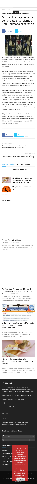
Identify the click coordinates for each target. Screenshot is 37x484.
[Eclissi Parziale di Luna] (6, 172)
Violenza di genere (7, 464)
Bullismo (4, 450)
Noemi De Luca (6, 293)
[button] (25, 5)
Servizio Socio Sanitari (8, 461)
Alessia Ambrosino (7, 366)
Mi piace (31, 436)
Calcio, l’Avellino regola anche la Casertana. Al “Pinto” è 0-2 (19, 157)
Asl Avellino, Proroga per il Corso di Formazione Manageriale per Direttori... (18, 290)
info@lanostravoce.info (8, 403)
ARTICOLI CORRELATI (8, 164)
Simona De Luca (7, 27)
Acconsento (21, 479)
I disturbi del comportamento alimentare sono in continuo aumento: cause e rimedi (22, 180)
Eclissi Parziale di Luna (19, 169)
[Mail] (18, 1)
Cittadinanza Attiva (7, 453)
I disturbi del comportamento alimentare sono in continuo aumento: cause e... (17, 361)
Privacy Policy (28, 473)
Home (3, 9)
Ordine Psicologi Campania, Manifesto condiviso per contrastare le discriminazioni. (18, 325)
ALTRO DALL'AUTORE (23, 164)
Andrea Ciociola (6, 242)
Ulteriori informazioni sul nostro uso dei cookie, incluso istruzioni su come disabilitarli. (19, 473)
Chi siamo (6, 473)
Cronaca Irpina (10, 13)
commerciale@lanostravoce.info (11, 406)
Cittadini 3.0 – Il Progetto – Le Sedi (12, 456)
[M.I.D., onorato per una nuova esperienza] (6, 189)
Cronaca (9, 9)
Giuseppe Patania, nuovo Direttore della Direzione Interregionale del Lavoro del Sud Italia (16, 147)
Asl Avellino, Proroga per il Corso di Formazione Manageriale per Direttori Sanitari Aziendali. (15, 423)
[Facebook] (15, 1)
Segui (32, 440)
